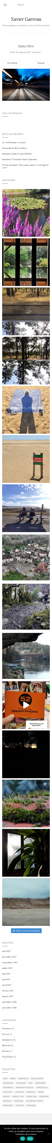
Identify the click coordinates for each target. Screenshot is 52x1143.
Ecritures (6, 1028)
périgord (44, 1096)
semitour (18, 1101)
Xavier (38, 52)
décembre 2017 (9, 957)
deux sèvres (37, 1078)
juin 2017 (6, 973)
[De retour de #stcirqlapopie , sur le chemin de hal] (26, 656)
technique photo (34, 1101)
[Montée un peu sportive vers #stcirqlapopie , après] (26, 607)
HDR (30, 1083)
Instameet (7, 1039)
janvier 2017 (7, 996)
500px (12, 1078)
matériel (31, 1092)
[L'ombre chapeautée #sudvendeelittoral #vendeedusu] (26, 410)
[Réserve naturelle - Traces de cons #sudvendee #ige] (26, 459)
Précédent (12, 63)
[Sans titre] (26, 84)
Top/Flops (7, 1056)
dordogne (8, 1083)
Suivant (41, 63)
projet (6, 1096)
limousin (19, 1092)
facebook (21, 1083)
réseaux (7, 1101)
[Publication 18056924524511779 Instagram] (26, 705)
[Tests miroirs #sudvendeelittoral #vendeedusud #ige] (26, 262)
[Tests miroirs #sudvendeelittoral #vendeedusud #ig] (26, 360)
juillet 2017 (7, 968)
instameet (8, 1087)
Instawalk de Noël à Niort (14, 148)
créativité (23, 1078)
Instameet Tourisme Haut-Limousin (19, 159)
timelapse (8, 1105)
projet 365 (32, 1096)
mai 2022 (6, 951)
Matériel (6, 1045)
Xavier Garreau (26, 19)
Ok (22, 1138)
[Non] (48, 1133)
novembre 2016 (9, 1007)
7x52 (5, 1078)
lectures (7, 1092)
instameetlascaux (25, 1087)
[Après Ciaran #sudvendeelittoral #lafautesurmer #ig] (26, 902)
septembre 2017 (9, 962)
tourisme (31, 1105)
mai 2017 (6, 979)
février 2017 (8, 990)
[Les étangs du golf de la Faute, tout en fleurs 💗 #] (26, 213)
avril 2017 (6, 985)
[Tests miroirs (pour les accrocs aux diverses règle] (26, 311)
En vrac (5, 1034)
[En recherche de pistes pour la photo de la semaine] (26, 754)
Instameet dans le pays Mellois (17, 153)
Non (30, 1138)
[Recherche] (48, 5)
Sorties (5, 1051)
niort (40, 1092)
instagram (40, 1083)
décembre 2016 (9, 1002)
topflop (20, 1105)
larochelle (42, 1087)
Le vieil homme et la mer (14, 142)
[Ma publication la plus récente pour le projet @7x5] (26, 508)
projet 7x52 (18, 1096)
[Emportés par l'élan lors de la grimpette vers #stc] (26, 557)
